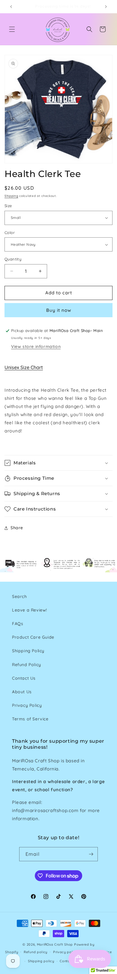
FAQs (17, 623)
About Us (22, 691)
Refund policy (35, 952)
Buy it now (58, 310)
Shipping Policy (28, 650)
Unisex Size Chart (23, 367)
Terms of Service (30, 719)
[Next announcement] (105, 6)
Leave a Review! (29, 610)
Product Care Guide (33, 637)
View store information (36, 346)
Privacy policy (65, 952)
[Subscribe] (91, 854)
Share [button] (16, 527)
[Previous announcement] (11, 6)
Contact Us (24, 678)
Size (8, 205)
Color (9, 232)
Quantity (12, 259)
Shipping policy (41, 961)
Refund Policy (26, 664)
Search (19, 596)
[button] (12, 29)
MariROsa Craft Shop (55, 944)
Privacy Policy (27, 705)
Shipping (11, 196)
